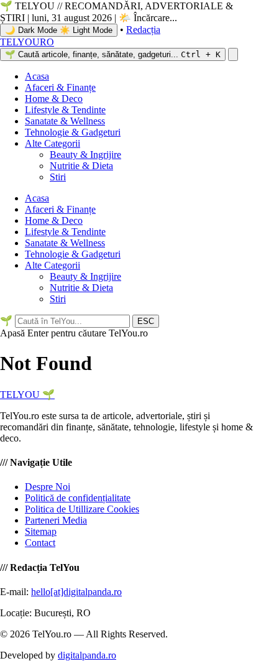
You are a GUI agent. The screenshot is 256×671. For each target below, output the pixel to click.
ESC (145, 321)
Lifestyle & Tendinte (65, 109)
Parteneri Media (56, 520)
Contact (40, 542)
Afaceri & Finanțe (60, 87)
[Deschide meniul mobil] (233, 54)
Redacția (143, 29)
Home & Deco (54, 98)
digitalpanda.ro (87, 655)
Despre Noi (47, 486)
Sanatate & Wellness (65, 121)
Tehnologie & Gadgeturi (73, 132)
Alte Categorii (52, 143)
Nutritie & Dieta (81, 165)
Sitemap (41, 531)
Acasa (37, 76)
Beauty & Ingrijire (85, 154)
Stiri (58, 177)
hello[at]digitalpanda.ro (76, 591)
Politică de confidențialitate (77, 498)
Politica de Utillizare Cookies (82, 509)
